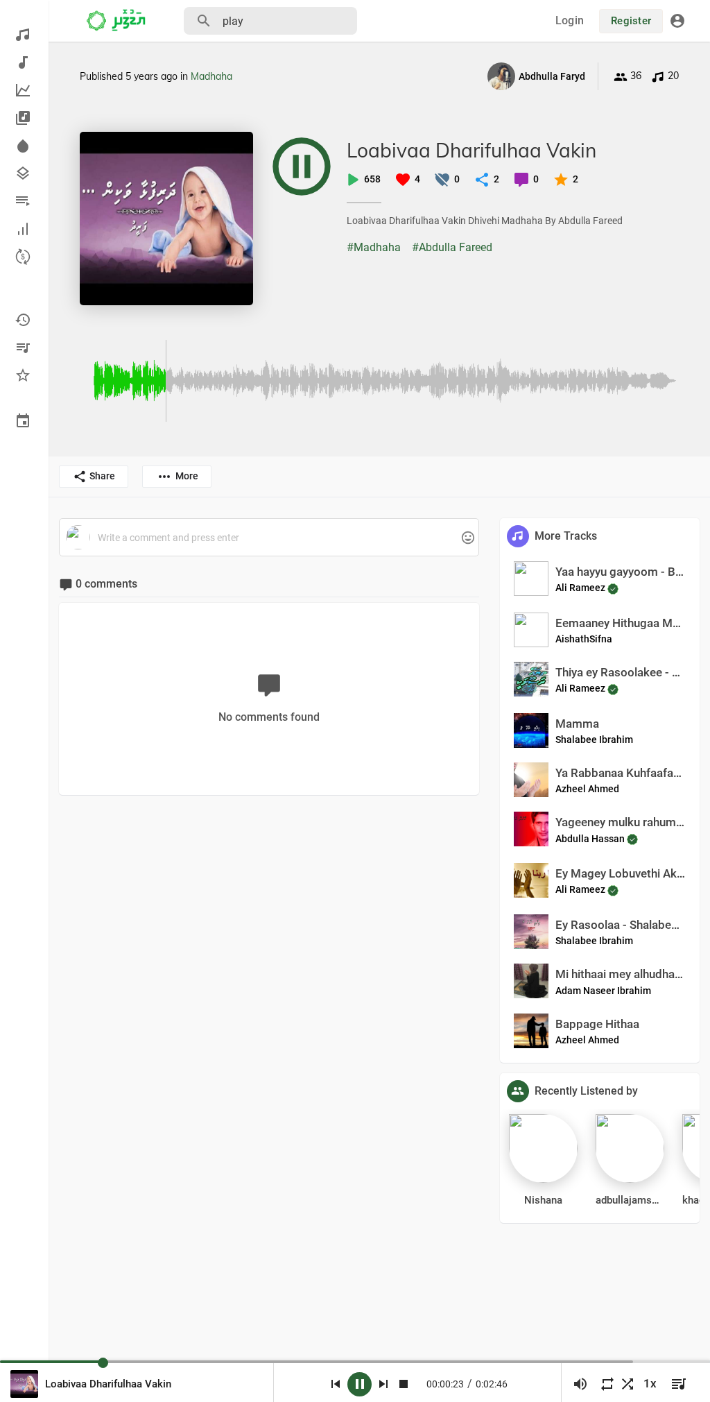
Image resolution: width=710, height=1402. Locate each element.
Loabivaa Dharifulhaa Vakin (471, 150)
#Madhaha (374, 247)
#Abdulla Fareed (452, 247)
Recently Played (24, 320)
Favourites (24, 375)
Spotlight (24, 146)
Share (102, 475)
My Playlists (24, 347)
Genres (24, 173)
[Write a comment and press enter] (269, 538)
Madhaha (211, 76)
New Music (24, 62)
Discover (24, 35)
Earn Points (24, 257)
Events (24, 421)
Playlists (24, 201)
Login (569, 20)
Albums (24, 118)
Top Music (24, 90)
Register (631, 21)
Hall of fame (24, 229)
